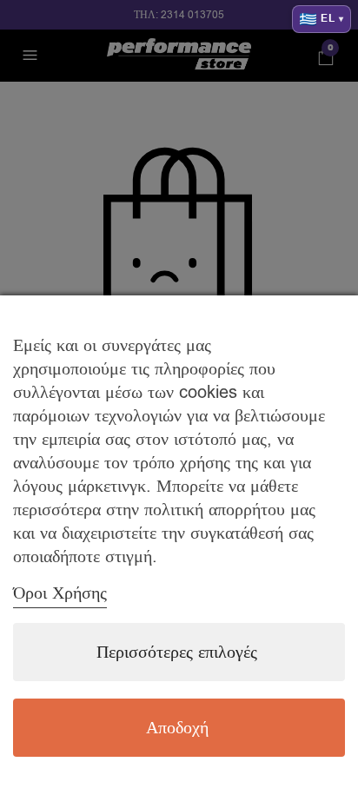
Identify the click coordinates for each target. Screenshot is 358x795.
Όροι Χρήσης (60, 593)
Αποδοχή (177, 727)
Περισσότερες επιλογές (176, 652)
